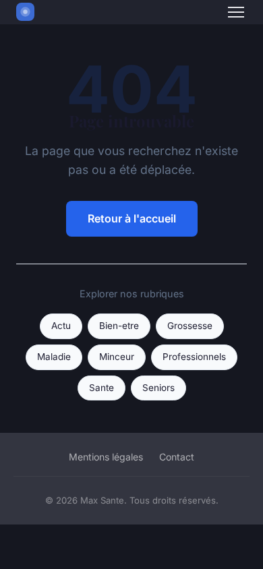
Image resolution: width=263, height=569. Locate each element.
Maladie (54, 356)
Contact (176, 456)
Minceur (116, 356)
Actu (61, 325)
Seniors (158, 387)
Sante (101, 387)
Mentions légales (106, 456)
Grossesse (189, 325)
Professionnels (194, 356)
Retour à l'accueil (132, 218)
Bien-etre (119, 325)
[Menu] (236, 12)
